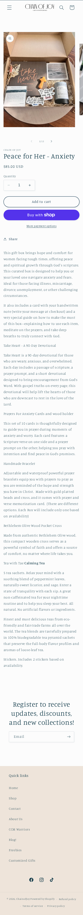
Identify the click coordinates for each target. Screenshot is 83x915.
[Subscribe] (69, 736)
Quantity (10, 176)
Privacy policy (56, 905)
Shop (13, 798)
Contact (15, 808)
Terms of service (33, 905)
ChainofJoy (23, 899)
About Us (16, 819)
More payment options (42, 226)
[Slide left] (31, 141)
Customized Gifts (22, 860)
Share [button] (13, 239)
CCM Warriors (19, 829)
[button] (9, 7)
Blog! (12, 840)
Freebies (15, 850)
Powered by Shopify (42, 899)
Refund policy (67, 899)
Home (13, 788)
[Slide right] (51, 141)
